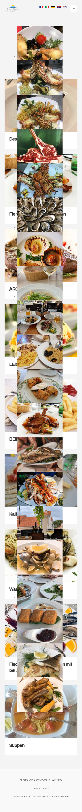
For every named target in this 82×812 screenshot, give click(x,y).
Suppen (16, 745)
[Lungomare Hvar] (11, 8)
